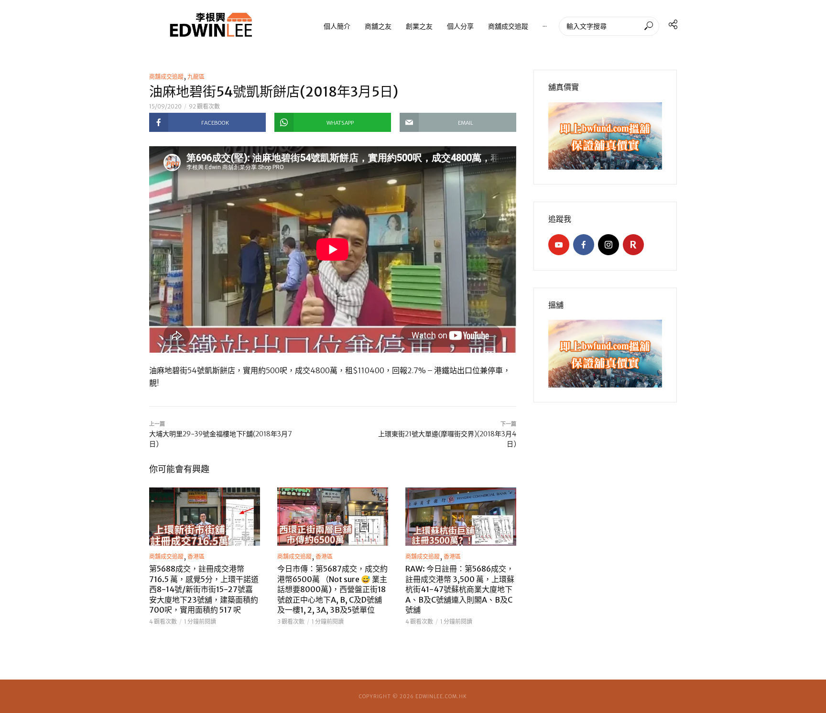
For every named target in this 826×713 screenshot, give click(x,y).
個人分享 (460, 26)
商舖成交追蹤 (508, 26)
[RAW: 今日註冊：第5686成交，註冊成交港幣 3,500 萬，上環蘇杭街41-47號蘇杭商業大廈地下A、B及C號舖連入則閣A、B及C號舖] (460, 516)
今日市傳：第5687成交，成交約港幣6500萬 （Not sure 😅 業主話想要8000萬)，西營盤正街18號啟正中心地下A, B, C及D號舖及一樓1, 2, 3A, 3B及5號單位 (332, 589)
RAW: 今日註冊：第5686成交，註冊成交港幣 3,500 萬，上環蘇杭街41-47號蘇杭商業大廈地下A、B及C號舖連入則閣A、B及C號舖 (459, 589)
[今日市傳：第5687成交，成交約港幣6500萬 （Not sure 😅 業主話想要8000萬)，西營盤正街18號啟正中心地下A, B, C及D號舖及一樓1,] (332, 516)
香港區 (196, 556)
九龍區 (196, 76)
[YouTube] (558, 244)
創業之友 (419, 26)
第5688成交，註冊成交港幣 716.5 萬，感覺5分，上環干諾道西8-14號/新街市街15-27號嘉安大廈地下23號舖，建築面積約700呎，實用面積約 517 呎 (204, 589)
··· (545, 26)
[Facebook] (583, 244)
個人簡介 (337, 26)
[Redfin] (633, 244)
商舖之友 (378, 26)
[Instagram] (608, 244)
